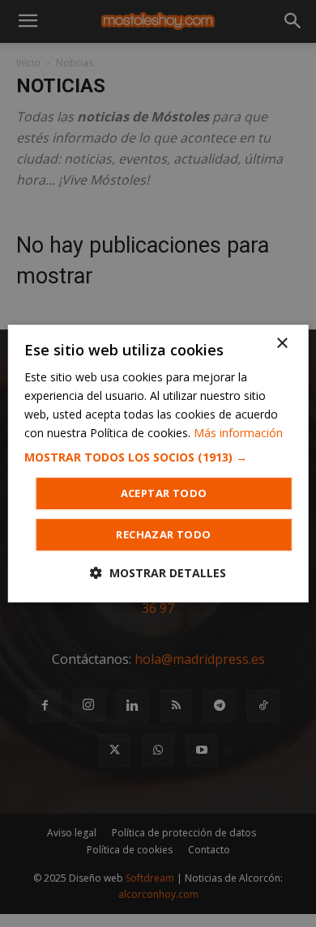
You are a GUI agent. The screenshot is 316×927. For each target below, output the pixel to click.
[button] (158, 457)
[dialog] (158, 464)
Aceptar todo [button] (164, 493)
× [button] (281, 344)
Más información (238, 432)
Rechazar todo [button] (163, 534)
